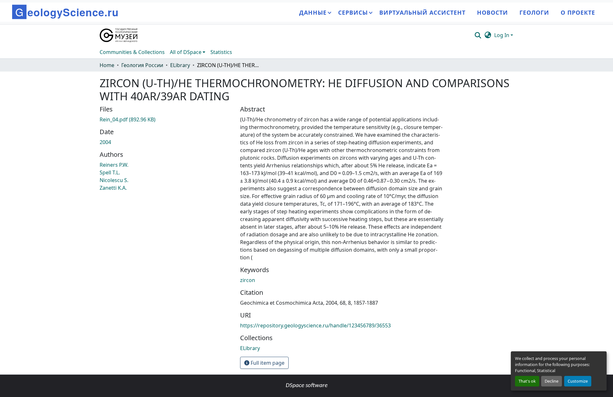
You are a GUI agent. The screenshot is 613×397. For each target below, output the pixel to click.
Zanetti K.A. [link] (113, 187)
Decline (551, 381)
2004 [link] (105, 142)
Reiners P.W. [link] (114, 164)
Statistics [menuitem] (221, 52)
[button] (119, 35)
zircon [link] (247, 280)
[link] (166, 119)
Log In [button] (502, 35)
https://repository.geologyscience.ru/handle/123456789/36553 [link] (315, 325)
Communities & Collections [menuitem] (132, 52)
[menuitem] (187, 52)
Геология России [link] (142, 65)
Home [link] (107, 65)
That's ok (527, 381)
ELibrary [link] (180, 65)
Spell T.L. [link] (110, 172)
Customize (578, 381)
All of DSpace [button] (185, 52)
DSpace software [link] (307, 386)
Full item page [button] (266, 362)
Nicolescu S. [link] (114, 180)
